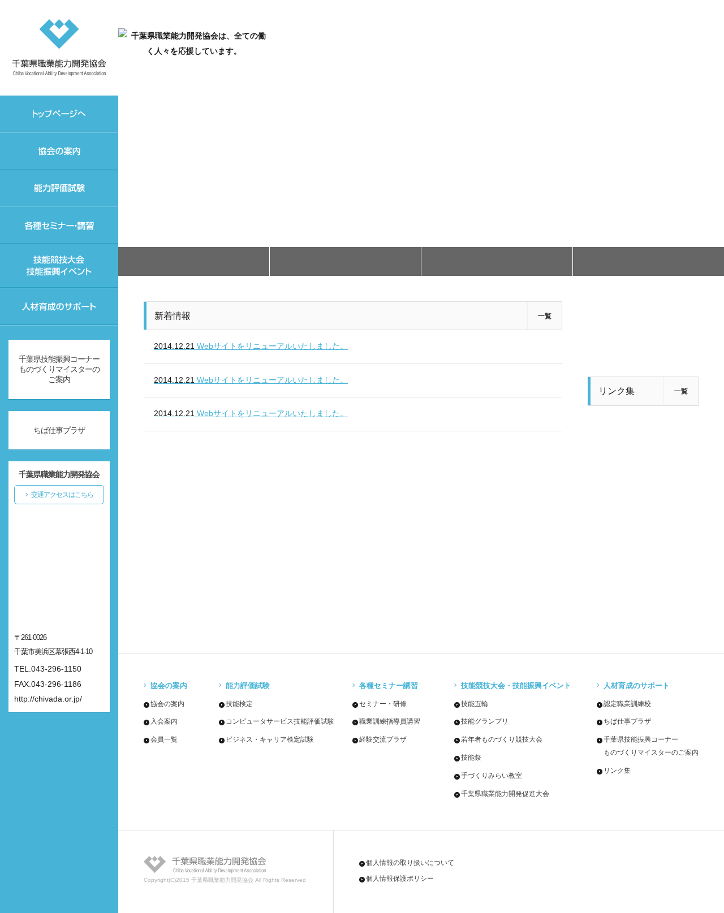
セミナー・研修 (383, 704)
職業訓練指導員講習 (389, 721)
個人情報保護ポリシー (400, 878)
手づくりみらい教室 (491, 776)
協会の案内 (167, 704)
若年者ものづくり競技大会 (501, 739)
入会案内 (164, 721)
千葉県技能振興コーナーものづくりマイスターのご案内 (59, 369)
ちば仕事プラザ (627, 721)
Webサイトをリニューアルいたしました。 (251, 346)
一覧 (544, 316)
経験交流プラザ (383, 739)
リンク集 (617, 770)
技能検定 (239, 704)
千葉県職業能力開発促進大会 (505, 794)
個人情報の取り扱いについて (410, 863)
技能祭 (471, 757)
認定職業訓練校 (627, 704)
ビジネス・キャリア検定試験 (270, 739)
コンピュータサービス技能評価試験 (280, 721)
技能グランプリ (484, 721)
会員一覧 (164, 739)
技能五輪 (474, 704)
